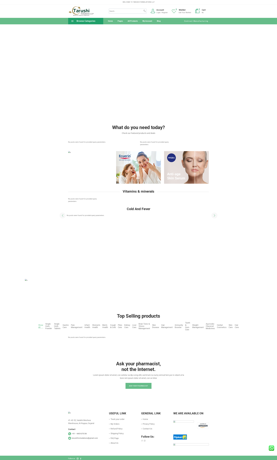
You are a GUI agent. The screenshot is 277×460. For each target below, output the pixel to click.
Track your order (118, 419)
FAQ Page (115, 438)
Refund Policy (116, 429)
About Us (114, 443)
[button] (63, 216)
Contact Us (147, 429)
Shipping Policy (117, 433)
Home (145, 419)
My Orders (115, 424)
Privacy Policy (149, 424)
